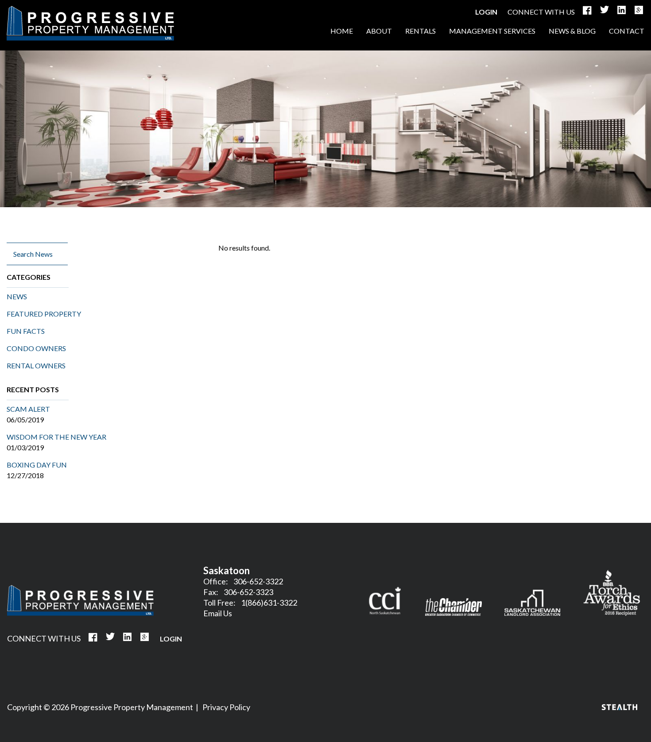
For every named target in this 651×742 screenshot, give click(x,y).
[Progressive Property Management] (80, 613)
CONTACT (626, 31)
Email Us (217, 613)
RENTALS (420, 31)
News (17, 296)
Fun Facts (26, 331)
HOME (90, 23)
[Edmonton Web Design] (619, 707)
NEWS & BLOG (572, 31)
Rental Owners (36, 365)
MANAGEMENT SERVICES (492, 31)
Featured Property (44, 313)
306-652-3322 (258, 581)
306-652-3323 (248, 592)
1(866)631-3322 (269, 602)
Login (486, 12)
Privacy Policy (226, 707)
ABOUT (379, 31)
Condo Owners (36, 348)
